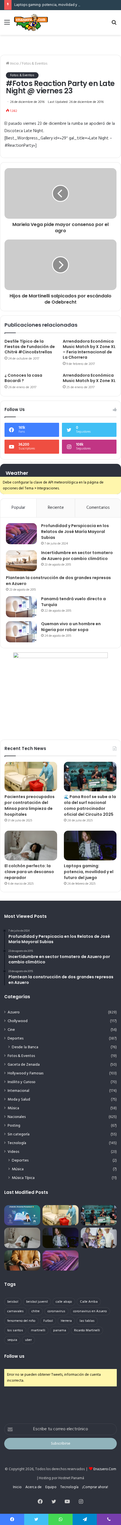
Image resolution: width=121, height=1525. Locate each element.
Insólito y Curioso (21, 1082)
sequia (12, 1340)
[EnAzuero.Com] (31, 22)
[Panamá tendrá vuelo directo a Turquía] (21, 606)
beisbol (12, 1302)
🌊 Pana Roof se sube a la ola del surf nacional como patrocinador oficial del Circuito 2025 (90, 805)
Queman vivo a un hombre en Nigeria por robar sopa (71, 626)
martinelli (38, 1330)
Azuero (14, 1012)
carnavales (15, 1311)
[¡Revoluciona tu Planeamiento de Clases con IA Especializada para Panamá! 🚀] (22, 1215)
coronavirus (56, 1311)
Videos (13, 1152)
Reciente (56, 507)
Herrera (66, 1321)
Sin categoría (19, 1134)
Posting (14, 1126)
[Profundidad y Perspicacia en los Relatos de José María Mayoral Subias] (21, 533)
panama (59, 1330)
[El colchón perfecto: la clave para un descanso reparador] (31, 845)
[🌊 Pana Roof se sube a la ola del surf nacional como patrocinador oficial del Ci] (90, 777)
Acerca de (33, 1487)
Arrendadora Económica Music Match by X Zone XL (89, 377)
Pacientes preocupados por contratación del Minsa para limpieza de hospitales (30, 805)
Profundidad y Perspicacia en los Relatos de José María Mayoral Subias (75, 531)
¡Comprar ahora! (95, 1487)
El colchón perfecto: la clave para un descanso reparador (29, 871)
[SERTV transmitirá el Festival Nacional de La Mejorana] (99, 1238)
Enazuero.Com (104, 1469)
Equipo (51, 1487)
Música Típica (23, 1178)
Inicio (14, 64)
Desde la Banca (25, 1047)
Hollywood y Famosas (25, 1073)
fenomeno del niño (21, 1321)
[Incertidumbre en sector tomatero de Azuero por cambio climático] (21, 560)
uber (28, 1340)
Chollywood (18, 1021)
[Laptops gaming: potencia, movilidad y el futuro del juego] (90, 845)
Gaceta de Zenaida (24, 1065)
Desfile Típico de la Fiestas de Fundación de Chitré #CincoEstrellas (30, 346)
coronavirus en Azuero (90, 1311)
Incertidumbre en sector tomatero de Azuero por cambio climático (77, 555)
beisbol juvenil (37, 1302)
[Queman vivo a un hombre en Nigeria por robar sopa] (21, 631)
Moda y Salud (19, 1099)
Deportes (15, 1038)
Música (13, 1108)
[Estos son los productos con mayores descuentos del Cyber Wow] (22, 1260)
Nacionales (17, 1117)
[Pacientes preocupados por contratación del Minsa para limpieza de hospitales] (31, 777)
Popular (18, 507)
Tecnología (17, 1143)
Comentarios (98, 507)
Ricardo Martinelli (87, 1330)
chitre (36, 1311)
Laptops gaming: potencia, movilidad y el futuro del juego (60, 5)
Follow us (14, 1356)
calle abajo (64, 1302)
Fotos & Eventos (34, 64)
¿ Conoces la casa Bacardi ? (23, 377)
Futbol (48, 1321)
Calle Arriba (89, 1302)
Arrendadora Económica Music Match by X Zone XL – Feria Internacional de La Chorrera (89, 349)
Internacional (18, 1091)
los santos (15, 1330)
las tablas (87, 1321)
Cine (11, 1030)
